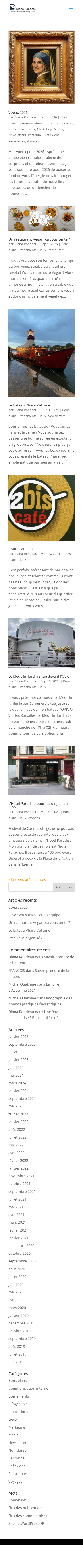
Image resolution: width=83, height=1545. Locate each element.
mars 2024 (17, 1083)
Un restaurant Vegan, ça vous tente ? (39, 239)
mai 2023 (15, 1106)
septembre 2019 (22, 1338)
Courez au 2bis (20, 548)
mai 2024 (15, 1075)
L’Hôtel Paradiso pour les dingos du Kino (38, 805)
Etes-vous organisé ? (25, 938)
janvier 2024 (18, 1090)
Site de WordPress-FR (26, 1523)
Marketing (44, 129)
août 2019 (16, 1346)
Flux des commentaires (27, 1515)
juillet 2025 (17, 1052)
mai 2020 (15, 1292)
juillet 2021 (17, 1199)
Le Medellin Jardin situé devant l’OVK (38, 676)
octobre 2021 (19, 1183)
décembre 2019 (21, 1323)
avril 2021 (16, 1214)
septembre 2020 (22, 1261)
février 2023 (18, 1114)
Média (58, 129)
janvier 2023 (18, 1121)
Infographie (18, 1404)
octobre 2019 (19, 1330)
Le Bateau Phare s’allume (29, 405)
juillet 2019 (17, 1354)
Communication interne (36, 123)
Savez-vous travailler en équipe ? (35, 914)
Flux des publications (25, 1507)
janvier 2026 (18, 1036)
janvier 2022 (18, 1168)
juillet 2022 (17, 1137)
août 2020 (16, 1269)
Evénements (64, 123)
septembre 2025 (22, 1044)
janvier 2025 (18, 1059)
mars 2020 (17, 1307)
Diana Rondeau (25, 117)
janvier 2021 (18, 1238)
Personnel (35, 135)
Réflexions (52, 135)
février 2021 (18, 1230)
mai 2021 (15, 1207)
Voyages (33, 141)
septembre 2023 (22, 1098)
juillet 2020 (17, 1276)
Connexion (17, 1500)
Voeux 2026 (18, 112)
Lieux (31, 129)
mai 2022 (15, 1144)
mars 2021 (17, 1222)
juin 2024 (15, 1067)
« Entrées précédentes (27, 879)
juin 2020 (15, 1284)
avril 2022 (16, 1152)
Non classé (17, 1450)
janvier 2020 (18, 1315)
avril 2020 (16, 1299)
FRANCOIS (16, 970)
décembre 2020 (21, 1245)
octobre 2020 (19, 1253)
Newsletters (17, 135)
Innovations (17, 129)
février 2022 (18, 1160)
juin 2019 (15, 1361)
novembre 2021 (21, 1175)
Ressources (16, 141)
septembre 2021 (22, 1191)
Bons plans (17, 1380)
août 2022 (16, 1129)
